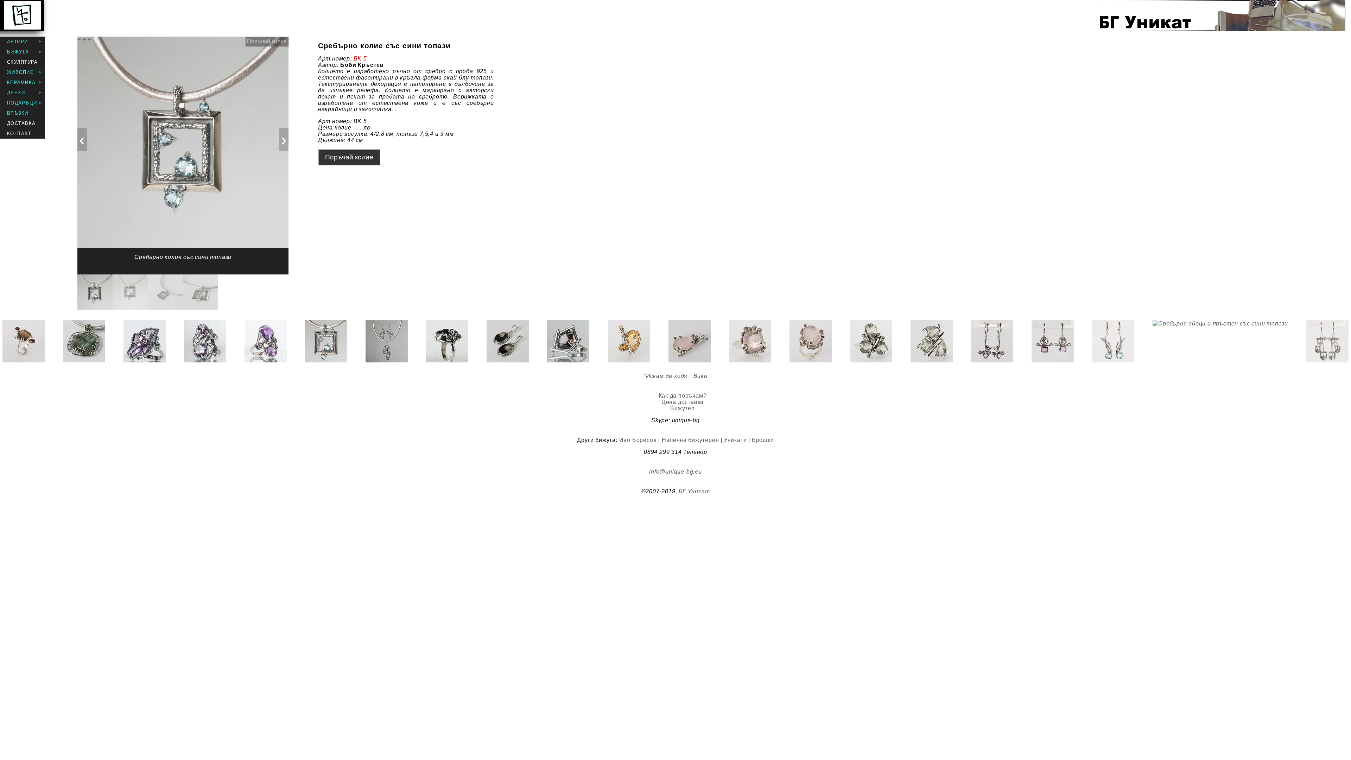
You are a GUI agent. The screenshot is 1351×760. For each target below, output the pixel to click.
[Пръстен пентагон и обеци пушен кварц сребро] (568, 341)
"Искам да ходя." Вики (675, 376)
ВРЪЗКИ (17, 113)
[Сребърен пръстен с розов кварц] (750, 341)
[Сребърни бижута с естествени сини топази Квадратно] (387, 341)
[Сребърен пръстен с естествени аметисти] (266, 341)
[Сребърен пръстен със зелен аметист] (871, 341)
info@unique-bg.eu (675, 472)
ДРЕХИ (16, 92)
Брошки (763, 440)
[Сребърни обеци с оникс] (508, 341)
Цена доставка (682, 402)
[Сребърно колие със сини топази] (326, 341)
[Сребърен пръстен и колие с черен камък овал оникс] (447, 341)
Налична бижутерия (690, 440)
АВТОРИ (17, 41)
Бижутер (682, 408)
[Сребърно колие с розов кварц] (689, 341)
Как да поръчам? (683, 396)
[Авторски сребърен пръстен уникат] (144, 341)
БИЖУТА (18, 52)
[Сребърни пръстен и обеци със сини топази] (1327, 341)
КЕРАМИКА (21, 82)
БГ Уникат (694, 491)
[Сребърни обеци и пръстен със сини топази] (1220, 341)
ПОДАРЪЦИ (22, 103)
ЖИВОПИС (20, 72)
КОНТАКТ (19, 133)
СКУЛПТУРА (22, 62)
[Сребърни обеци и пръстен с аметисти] (992, 341)
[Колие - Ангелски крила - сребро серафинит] (84, 341)
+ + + (84, 40)
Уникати (735, 440)
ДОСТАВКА (21, 123)
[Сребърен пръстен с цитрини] (629, 341)
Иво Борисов (638, 440)
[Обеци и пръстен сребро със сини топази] (1113, 341)
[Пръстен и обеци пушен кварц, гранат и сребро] (23, 341)
